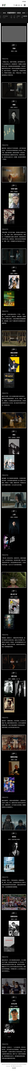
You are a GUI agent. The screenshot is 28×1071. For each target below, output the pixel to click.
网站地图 (14, 1068)
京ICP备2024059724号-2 (16, 1066)
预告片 (12, 90)
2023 (4, 13)
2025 (23, 13)
